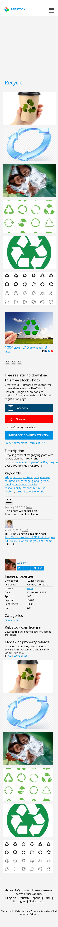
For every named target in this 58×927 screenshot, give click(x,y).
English (11, 898)
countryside (12, 481)
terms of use (20, 655)
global (35, 481)
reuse (41, 488)
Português (19, 901)
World (40, 491)
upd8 (25, 530)
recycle (22, 484)
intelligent (11, 484)
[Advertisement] (29, 47)
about (37, 894)
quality (8, 619)
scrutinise (21, 491)
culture (16, 619)
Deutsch (24, 898)
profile (23, 568)
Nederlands (36, 901)
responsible (30, 488)
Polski (47, 898)
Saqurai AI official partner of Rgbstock (38, 912)
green (44, 481)
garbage (25, 481)
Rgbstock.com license (23, 627)
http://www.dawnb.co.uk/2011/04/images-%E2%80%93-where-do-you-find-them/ (30, 539)
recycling (33, 484)
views (17, 347)
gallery (37, 568)
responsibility (13, 488)
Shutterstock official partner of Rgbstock (20, 911)
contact (26, 890)
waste (32, 491)
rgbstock (17, 9)
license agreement (43, 890)
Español (36, 898)
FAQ (9, 655)
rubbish (9, 491)
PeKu (29, 507)
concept (45, 477)
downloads (36, 347)
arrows (17, 477)
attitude (28, 477)
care (36, 477)
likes (7, 351)
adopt (8, 477)
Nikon (30, 588)
